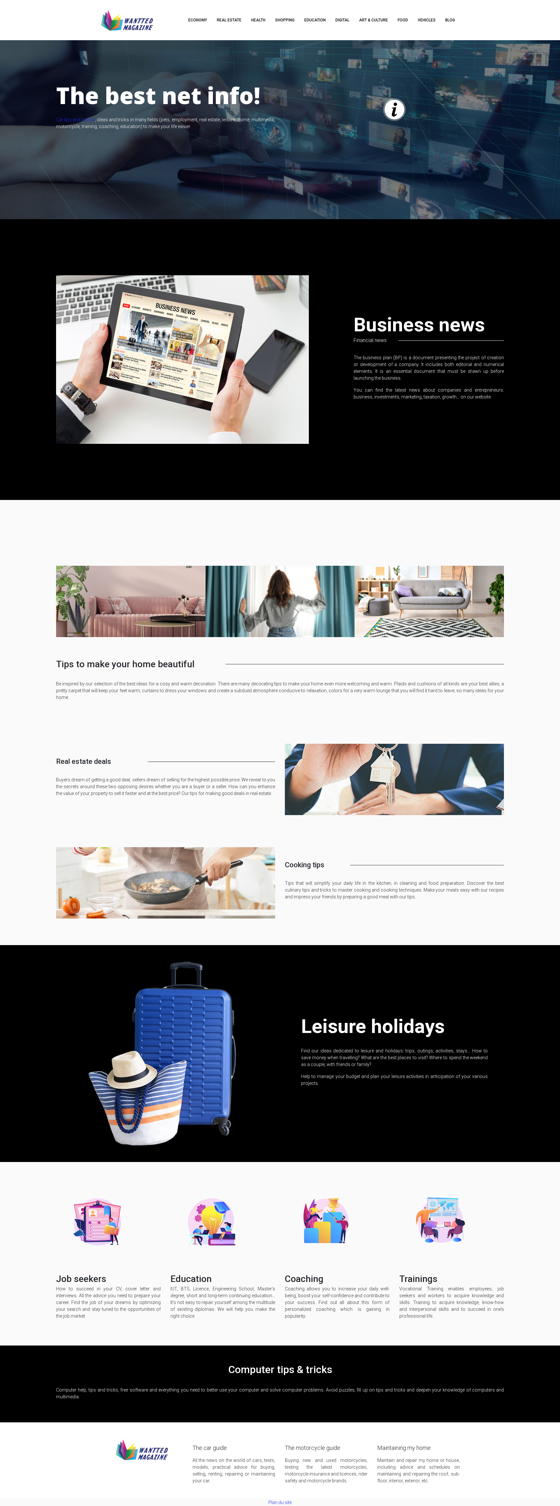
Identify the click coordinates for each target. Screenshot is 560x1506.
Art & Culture (373, 20)
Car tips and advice (75, 119)
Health (258, 20)
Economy (197, 20)
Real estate (229, 20)
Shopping (285, 20)
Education (315, 20)
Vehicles (427, 20)
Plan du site (280, 1502)
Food (403, 20)
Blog (450, 20)
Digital (342, 20)
